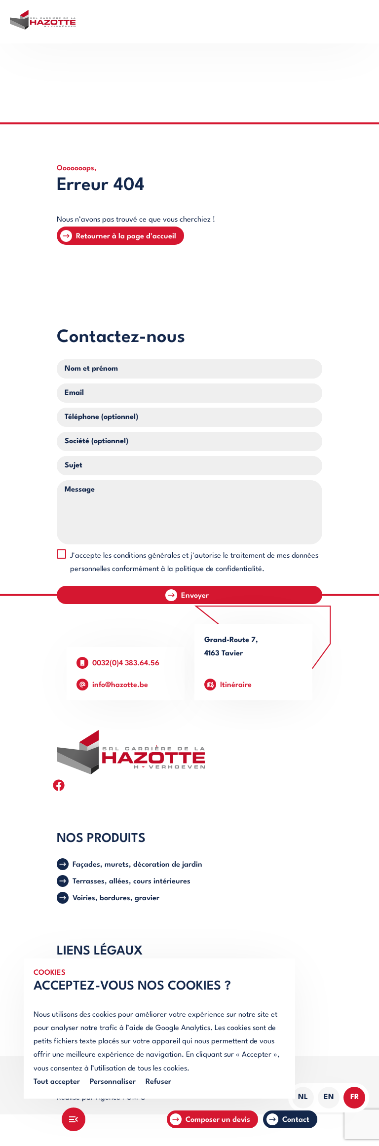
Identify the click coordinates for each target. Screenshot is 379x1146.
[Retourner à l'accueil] (189, 21)
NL (303, 1097)
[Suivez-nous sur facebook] (59, 785)
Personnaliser (113, 1082)
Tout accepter (57, 1082)
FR (354, 1097)
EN (329, 1097)
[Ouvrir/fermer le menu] (73, 1119)
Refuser (158, 1082)
